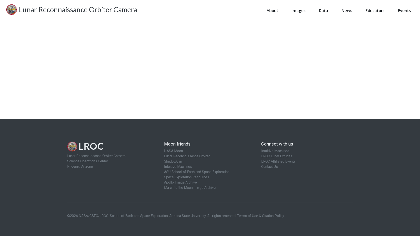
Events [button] (404, 10)
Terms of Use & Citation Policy (260, 216)
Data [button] (323, 10)
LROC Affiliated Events (278, 161)
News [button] (346, 10)
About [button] (272, 10)
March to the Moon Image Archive (190, 188)
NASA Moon (173, 151)
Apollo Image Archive (180, 182)
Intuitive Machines (178, 167)
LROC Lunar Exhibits (276, 156)
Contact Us (269, 167)
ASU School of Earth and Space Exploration (196, 172)
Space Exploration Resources (186, 177)
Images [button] (298, 10)
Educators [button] (375, 10)
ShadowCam (173, 161)
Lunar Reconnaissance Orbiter (187, 156)
